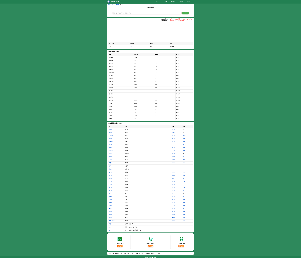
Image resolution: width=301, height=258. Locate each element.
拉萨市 (110, 205)
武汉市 (110, 178)
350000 (173, 166)
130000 (173, 147)
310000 (173, 159)
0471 (184, 141)
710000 (173, 208)
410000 (173, 181)
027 (183, 178)
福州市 (110, 166)
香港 (110, 227)
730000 (173, 211)
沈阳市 (110, 144)
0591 (184, 166)
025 (183, 156)
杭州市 (110, 159)
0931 (184, 211)
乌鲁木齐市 (112, 221)
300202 (173, 132)
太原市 (110, 138)
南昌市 (110, 169)
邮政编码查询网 (115, 1)
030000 (173, 138)
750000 (173, 217)
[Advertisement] (134, 30)
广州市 (110, 184)
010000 (173, 141)
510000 (173, 184)
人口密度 (164, 1)
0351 (184, 138)
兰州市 (110, 211)
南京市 (110, 156)
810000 (173, 214)
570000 (173, 190)
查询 (185, 13)
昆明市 (110, 202)
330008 (173, 169)
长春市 (110, 147)
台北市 (110, 224)
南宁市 (110, 187)
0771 (184, 187)
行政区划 (181, 1)
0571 (184, 159)
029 (183, 208)
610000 (173, 196)
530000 (173, 187)
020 (183, 184)
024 (183, 144)
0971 (184, 214)
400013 (173, 193)
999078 (173, 230)
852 (183, 227)
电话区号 (189, 1)
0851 (184, 199)
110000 (173, 144)
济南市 (117, 4)
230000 (173, 163)
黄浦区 (110, 153)
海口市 (110, 190)
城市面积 (173, 1)
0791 (184, 169)
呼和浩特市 (112, 141)
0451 (184, 150)
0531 (184, 172)
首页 (157, 1)
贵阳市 (110, 199)
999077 (173, 227)
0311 (184, 135)
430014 (173, 178)
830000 (173, 221)
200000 (173, 153)
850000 (173, 205)
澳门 (110, 230)
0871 (184, 202)
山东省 (113, 4)
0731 (184, 181)
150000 (173, 150)
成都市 (110, 196)
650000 (173, 202)
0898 (184, 190)
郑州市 (110, 175)
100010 (173, 129)
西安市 (110, 208)
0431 (184, 147)
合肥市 (110, 163)
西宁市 (110, 214)
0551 (184, 163)
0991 (184, 221)
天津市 (110, 132)
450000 (173, 175)
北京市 (110, 129)
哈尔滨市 (111, 150)
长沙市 (110, 181)
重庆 (110, 193)
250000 (173, 172)
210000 (173, 156)
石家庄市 (111, 135)
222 (172, 224)
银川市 (110, 217)
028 (183, 196)
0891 (184, 205)
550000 (173, 199)
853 (183, 230)
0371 (184, 175)
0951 (184, 217)
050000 (173, 135)
